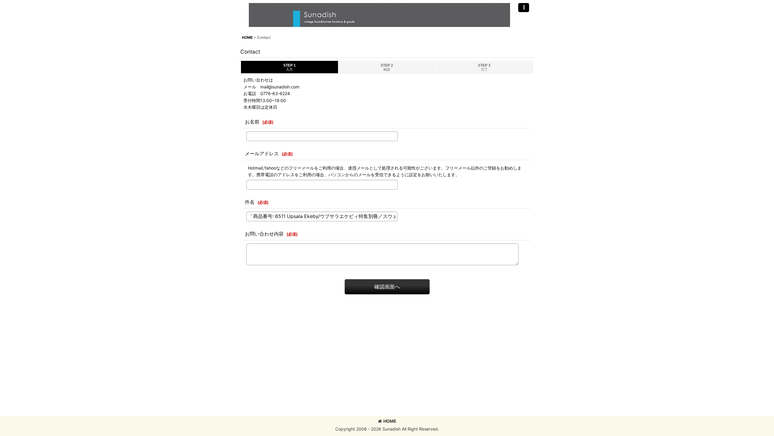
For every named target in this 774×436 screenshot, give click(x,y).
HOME (389, 421)
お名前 (252, 122)
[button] (523, 7)
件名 (250, 202)
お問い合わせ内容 (264, 234)
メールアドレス (262, 153)
